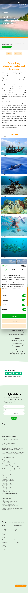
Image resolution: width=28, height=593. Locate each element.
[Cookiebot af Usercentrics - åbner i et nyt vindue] (20, 266)
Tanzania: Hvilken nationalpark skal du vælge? (12, 508)
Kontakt (22, 4)
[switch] (24, 300)
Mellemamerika (18, 525)
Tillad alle (14, 316)
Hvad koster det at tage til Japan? (10, 502)
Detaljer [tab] (14, 269)
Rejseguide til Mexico (7, 484)
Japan (4, 537)
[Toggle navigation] (25, 3)
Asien (3, 525)
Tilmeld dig (14, 418)
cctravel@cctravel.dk (10, 443)
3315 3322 (8, 442)
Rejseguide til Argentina (7, 490)
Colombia (5, 546)
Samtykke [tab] (5, 269)
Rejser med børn (6, 500)
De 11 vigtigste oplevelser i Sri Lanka (10, 505)
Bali (4, 532)
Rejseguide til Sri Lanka (7, 479)
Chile (4, 545)
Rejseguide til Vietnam (7, 483)
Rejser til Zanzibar (6, 509)
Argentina (5, 542)
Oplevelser (17, 43)
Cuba (16, 529)
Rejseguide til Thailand (7, 477)
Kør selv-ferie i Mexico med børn (9, 506)
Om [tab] (23, 269)
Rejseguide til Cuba (6, 487)
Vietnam (5, 533)
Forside (3, 43)
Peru (4, 549)
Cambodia (5, 536)
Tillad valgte (14, 321)
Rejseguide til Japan (6, 488)
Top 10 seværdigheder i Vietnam (9, 501)
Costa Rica (17, 528)
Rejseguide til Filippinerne (8, 480)
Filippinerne (5, 530)
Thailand (5, 528)
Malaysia (5, 534)
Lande (6, 43)
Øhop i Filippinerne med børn (8, 504)
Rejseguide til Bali (6, 482)
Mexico (16, 530)
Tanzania (12, 43)
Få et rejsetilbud (20, 586)
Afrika (9, 43)
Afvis (14, 326)
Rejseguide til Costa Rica (8, 486)
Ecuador (5, 547)
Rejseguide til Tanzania (7, 491)
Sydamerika (5, 540)
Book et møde (6, 448)
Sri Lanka (5, 529)
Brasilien (5, 543)
